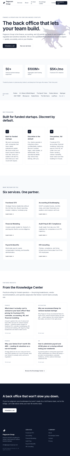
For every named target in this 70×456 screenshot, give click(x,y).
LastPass (54, 96)
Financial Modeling (31, 438)
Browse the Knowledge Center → (35, 371)
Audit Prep (29, 441)
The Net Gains (45, 96)
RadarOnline (35, 96)
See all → (62, 96)
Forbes (15, 93)
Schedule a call (60, 2)
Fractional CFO (30, 433)
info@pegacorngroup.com (10, 445)
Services (19, 2)
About (26, 2)
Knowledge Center (53, 435)
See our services (25, 46)
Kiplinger (62, 93)
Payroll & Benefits (31, 444)
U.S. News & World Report (27, 93)
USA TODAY (17, 96)
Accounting (29, 435)
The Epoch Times (42, 93)
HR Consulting (29, 446)
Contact (53, 2)
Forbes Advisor (53, 93)
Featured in (6, 94)
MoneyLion (26, 96)
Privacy (50, 441)
